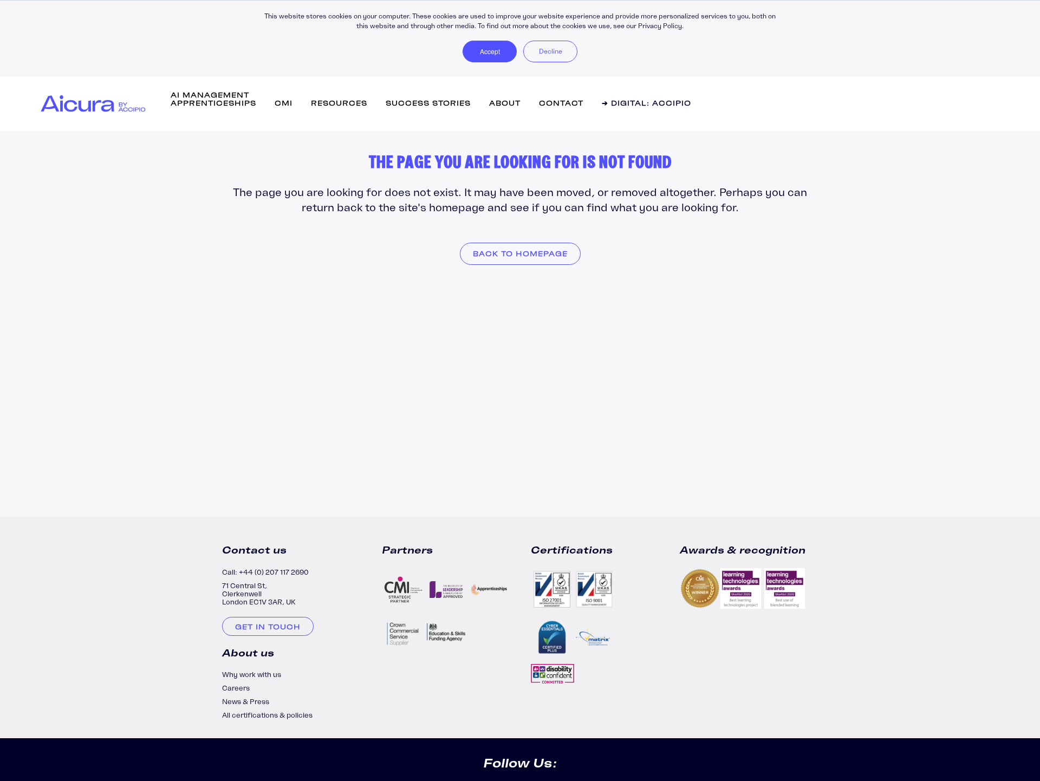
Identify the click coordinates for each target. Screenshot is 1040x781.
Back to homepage (520, 254)
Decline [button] (550, 51)
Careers (236, 688)
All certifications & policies (267, 715)
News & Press (245, 702)
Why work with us (251, 675)
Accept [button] (490, 51)
